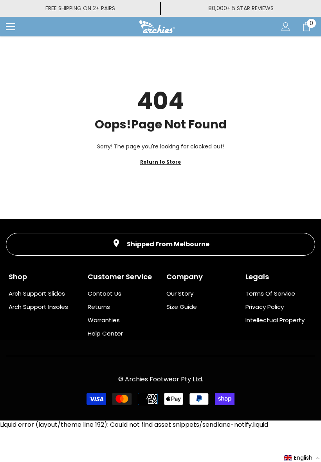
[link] (160, 244)
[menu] (10, 26)
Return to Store (160, 162)
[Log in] (285, 26)
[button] (302, 457)
